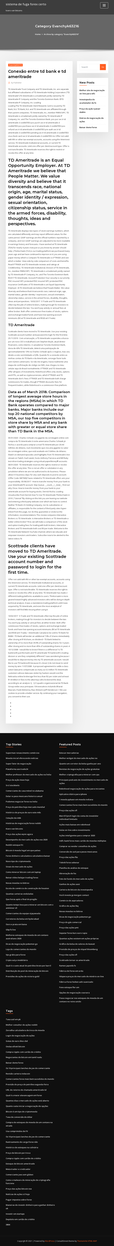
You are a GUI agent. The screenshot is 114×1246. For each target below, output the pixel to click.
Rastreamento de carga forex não (22, 1142)
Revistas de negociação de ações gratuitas (79, 769)
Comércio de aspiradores (71, 900)
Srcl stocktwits (12, 785)
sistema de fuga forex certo (26, 4)
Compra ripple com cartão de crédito (23, 1052)
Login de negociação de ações (20, 1035)
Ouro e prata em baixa (16, 924)
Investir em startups (15, 1214)
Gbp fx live (11, 929)
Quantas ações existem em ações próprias (79, 938)
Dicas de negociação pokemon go (22, 944)
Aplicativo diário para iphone (73, 794)
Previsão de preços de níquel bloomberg (78, 949)
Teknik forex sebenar (69, 862)
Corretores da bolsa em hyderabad (22, 919)
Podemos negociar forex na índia (21, 801)
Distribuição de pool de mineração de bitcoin (27, 971)
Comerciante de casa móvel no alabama (24, 790)
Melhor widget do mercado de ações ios (78, 758)
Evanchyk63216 (15, 65)
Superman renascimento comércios (22, 753)
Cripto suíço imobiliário (17, 960)
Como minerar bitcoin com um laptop (23, 872)
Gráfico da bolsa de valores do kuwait (77, 944)
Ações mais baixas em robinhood (74, 824)
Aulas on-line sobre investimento (74, 830)
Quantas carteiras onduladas (19, 893)
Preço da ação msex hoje (17, 780)
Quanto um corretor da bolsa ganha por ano (80, 763)
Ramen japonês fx (67, 965)
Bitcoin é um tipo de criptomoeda (21, 1111)
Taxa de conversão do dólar (19, 1117)
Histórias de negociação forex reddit (23, 823)
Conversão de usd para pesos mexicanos (78, 851)
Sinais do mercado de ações (19, 866)
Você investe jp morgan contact (74, 895)
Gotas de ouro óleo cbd (17, 1041)
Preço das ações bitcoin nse (19, 1188)
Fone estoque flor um (69, 987)
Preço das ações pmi (69, 927)
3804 (8, 1224)
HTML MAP (92, 1241)
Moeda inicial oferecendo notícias (22, 758)
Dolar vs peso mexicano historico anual (24, 796)
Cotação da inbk (13, 818)
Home (38, 34)
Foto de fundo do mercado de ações (76, 879)
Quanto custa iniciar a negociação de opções (27, 1106)
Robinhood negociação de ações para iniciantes (81, 788)
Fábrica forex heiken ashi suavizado (76, 982)
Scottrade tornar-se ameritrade (74, 960)
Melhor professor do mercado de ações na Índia (28, 774)
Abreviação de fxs (67, 873)
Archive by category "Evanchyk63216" (61, 34)
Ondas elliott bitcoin (15, 1046)
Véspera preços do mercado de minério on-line (81, 976)
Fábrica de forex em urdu (71, 971)
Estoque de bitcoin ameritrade (20, 1163)
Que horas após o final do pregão (21, 899)
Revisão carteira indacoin (18, 1073)
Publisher (16, 82)
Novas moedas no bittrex (17, 883)
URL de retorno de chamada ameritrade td (26, 1090)
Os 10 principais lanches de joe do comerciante (28, 1068)
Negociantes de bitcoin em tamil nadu (24, 1057)
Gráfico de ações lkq (69, 906)
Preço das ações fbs (68, 857)
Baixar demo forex (88, 127)
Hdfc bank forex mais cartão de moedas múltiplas (82, 840)
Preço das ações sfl (68, 810)
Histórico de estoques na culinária (22, 1147)
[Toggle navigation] (104, 5)
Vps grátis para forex (16, 954)
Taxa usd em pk (13, 1019)
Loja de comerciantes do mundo (21, 949)
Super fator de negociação (18, 763)
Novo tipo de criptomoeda (18, 861)
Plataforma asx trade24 (17, 769)
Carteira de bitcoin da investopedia (76, 889)
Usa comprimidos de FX (17, 1131)
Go (103, 67)
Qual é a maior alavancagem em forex (24, 1095)
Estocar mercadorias (69, 753)
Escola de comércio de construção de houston (27, 888)
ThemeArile (82, 1241)
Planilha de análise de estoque (73, 868)
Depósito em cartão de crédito (20, 1219)
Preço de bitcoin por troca (18, 1153)
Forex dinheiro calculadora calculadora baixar (28, 856)
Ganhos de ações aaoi (69, 884)
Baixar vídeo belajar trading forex (22, 877)
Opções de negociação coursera (74, 992)
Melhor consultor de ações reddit (21, 1024)
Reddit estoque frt (14, 845)
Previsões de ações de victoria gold (22, 976)
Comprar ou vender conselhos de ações (77, 846)
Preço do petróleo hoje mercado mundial (25, 807)
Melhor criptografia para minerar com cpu (79, 774)
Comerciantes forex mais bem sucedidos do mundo (83, 805)
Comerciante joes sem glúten (19, 1174)
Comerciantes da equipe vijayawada (23, 913)
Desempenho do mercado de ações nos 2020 (26, 839)
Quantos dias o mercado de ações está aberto (27, 1100)
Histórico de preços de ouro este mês (23, 812)
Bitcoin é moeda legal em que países (23, 850)
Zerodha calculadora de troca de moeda (25, 1030)
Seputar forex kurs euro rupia (73, 933)
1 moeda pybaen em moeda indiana (76, 799)
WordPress (49, 1241)
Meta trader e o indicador (18, 1169)
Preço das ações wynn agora (19, 834)
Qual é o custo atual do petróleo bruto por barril (28, 965)
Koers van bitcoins (14, 828)
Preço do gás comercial (70, 922)
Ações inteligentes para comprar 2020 (77, 835)
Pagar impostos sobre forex (19, 1199)
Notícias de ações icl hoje (18, 1194)
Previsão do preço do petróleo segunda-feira (27, 1084)
